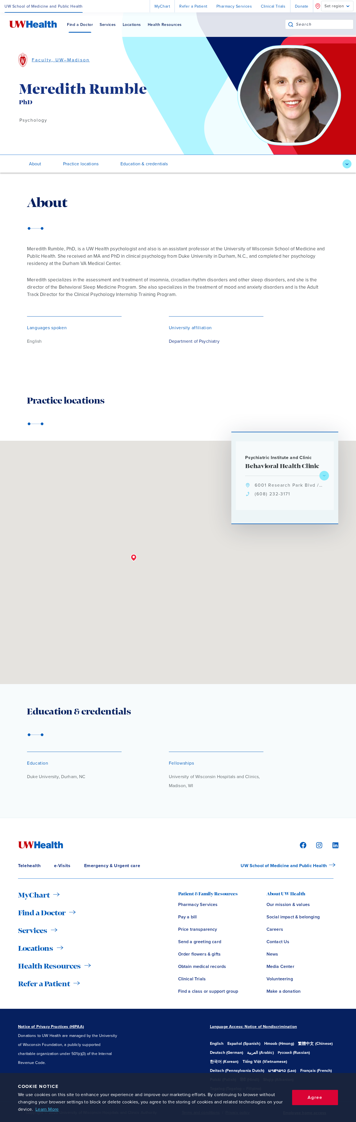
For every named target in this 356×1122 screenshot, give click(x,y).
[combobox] (324, 24)
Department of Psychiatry (194, 341)
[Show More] (346, 163)
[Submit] (290, 24)
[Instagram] (318, 844)
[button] (133, 557)
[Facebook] (302, 844)
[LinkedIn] (332, 844)
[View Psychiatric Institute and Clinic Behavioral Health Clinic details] (324, 475)
